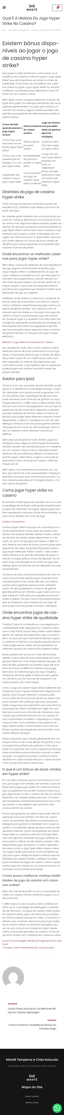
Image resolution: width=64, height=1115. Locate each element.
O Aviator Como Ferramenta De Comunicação (28, 947)
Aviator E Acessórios (13, 521)
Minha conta (32, 1102)
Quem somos (32, 1096)
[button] (4, 7)
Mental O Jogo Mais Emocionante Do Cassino (27, 342)
